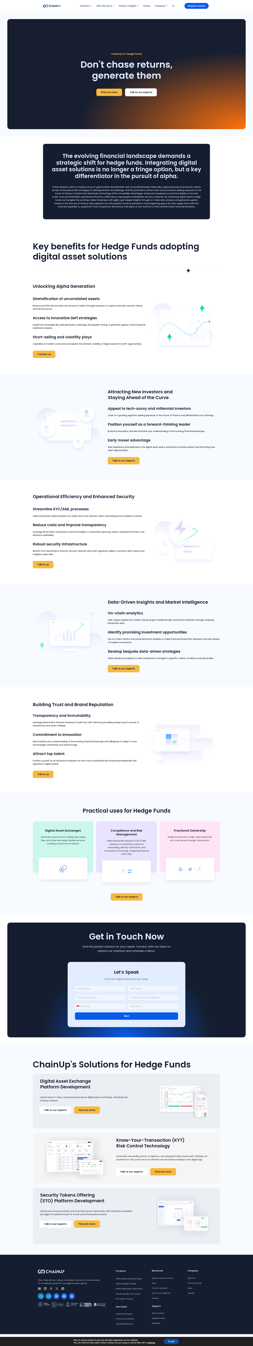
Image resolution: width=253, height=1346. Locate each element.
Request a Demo (196, 5)
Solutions (85, 5)
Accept (171, 1341)
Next (126, 1016)
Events (146, 5)
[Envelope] (39, 1288)
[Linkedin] (45, 1288)
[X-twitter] (56, 1288)
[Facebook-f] (51, 1288)
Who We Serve (104, 5)
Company (160, 5)
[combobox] (78, 1006)
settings (151, 1342)
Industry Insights (127, 5)
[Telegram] (62, 1288)
